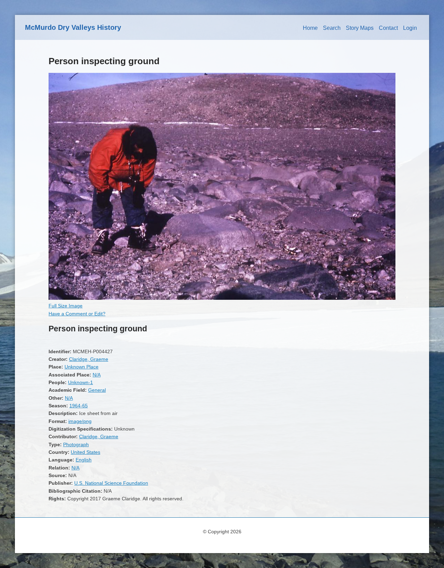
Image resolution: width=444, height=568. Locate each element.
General (97, 390)
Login (410, 28)
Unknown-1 (80, 382)
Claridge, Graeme (88, 359)
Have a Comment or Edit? (77, 313)
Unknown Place (82, 367)
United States (85, 452)
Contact (388, 28)
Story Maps (360, 28)
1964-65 (78, 405)
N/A (97, 375)
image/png (80, 421)
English (84, 460)
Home (310, 28)
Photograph (76, 444)
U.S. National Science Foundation (111, 483)
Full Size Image (66, 305)
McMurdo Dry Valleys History (73, 27)
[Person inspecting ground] (222, 298)
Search (332, 28)
